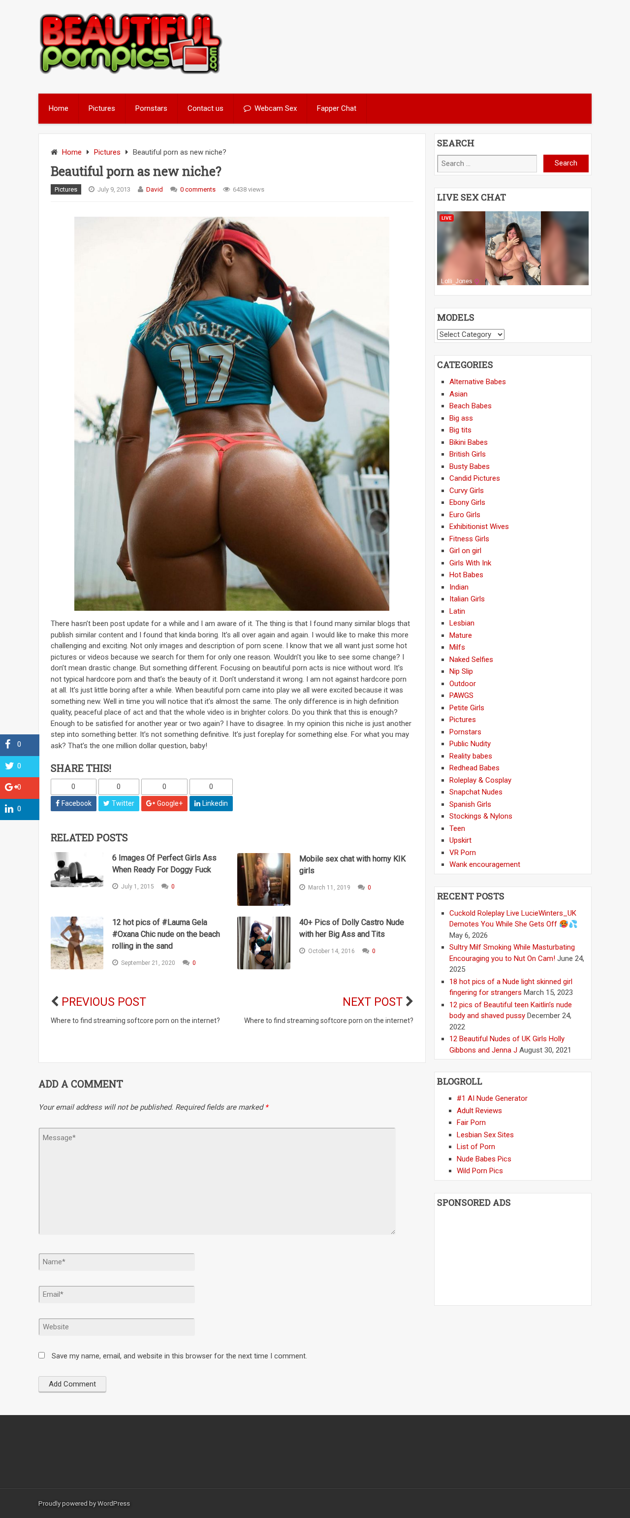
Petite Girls (466, 707)
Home (58, 108)
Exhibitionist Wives (479, 526)
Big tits (460, 430)
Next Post (373, 1002)
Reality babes (470, 756)
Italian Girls (467, 598)
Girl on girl (465, 550)
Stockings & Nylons (480, 816)
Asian (458, 394)
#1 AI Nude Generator (492, 1098)
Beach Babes (470, 405)
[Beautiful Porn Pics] (131, 72)
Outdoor (462, 683)
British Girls (467, 454)
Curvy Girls (466, 490)
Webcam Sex (275, 108)
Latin (457, 611)
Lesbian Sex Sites (485, 1134)
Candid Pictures (474, 478)
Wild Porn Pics (480, 1170)
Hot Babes (466, 574)
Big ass (461, 418)
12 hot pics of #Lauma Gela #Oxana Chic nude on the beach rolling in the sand (166, 934)
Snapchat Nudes (476, 792)
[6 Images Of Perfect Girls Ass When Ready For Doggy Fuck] (77, 869)
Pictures (102, 108)
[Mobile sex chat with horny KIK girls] (263, 879)
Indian (459, 587)
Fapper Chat (336, 108)
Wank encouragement (484, 864)
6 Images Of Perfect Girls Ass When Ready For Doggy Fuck (164, 863)
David (154, 189)
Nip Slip (461, 671)
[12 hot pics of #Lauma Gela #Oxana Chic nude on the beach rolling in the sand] (77, 943)
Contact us (205, 108)
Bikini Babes (468, 442)
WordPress (113, 1503)
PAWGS (461, 695)
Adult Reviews (479, 1110)
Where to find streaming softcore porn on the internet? (135, 1020)
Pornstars (151, 108)
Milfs (457, 647)
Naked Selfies (471, 659)
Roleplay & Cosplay (480, 780)
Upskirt (460, 840)
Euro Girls (464, 514)
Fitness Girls (469, 538)
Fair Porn (471, 1122)
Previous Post (104, 1002)
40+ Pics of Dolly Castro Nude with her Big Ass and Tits (351, 928)
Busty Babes (469, 466)
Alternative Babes (477, 381)
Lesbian (461, 623)
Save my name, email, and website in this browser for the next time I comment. (179, 1356)
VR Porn (462, 852)
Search (566, 163)
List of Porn (476, 1146)
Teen (457, 828)
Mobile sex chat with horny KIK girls (352, 864)
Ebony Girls (467, 502)
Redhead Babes (474, 767)
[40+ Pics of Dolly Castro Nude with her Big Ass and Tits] (263, 943)
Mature (460, 635)
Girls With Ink (470, 563)
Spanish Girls (470, 804)
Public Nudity (470, 743)
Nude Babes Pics (484, 1159)
